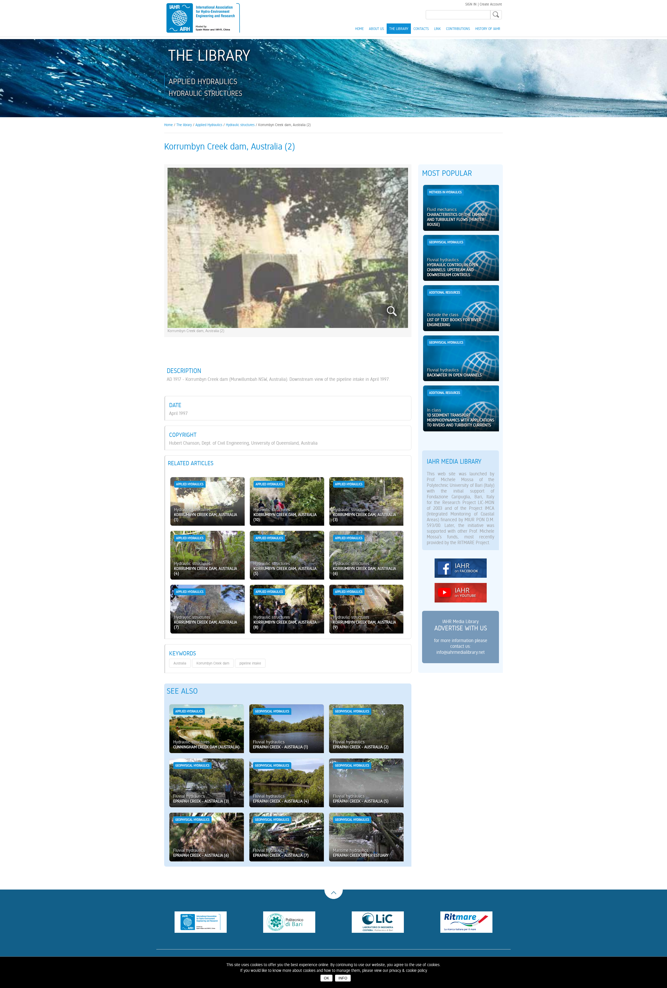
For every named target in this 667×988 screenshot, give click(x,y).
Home (168, 125)
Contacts (421, 29)
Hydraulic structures (240, 125)
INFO (342, 978)
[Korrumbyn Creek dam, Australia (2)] (288, 326)
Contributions (458, 29)
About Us (376, 29)
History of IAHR (487, 29)
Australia (180, 663)
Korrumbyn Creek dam (212, 663)
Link (437, 29)
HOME (359, 29)
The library (398, 29)
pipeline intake (250, 663)
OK (326, 978)
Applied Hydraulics (208, 125)
